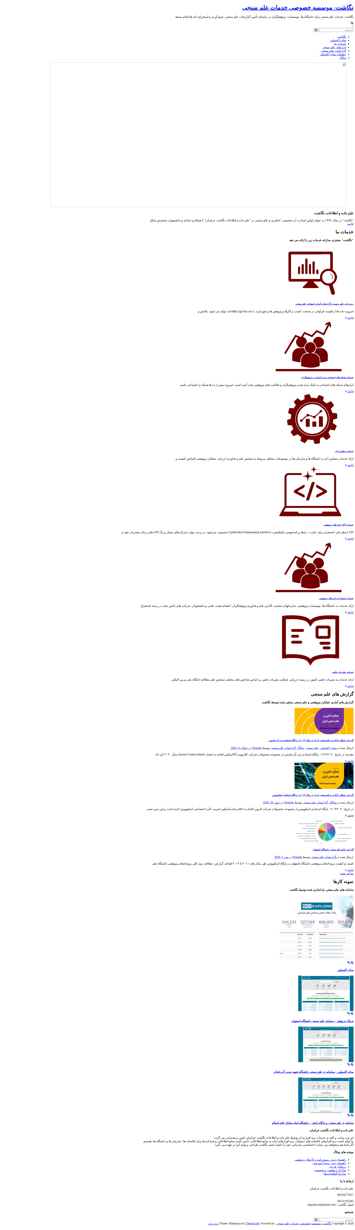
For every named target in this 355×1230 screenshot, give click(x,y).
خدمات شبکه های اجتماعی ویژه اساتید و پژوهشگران (327, 377)
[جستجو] (316, 30)
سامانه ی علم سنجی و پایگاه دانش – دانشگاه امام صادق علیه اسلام (313, 1122)
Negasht (257, 747)
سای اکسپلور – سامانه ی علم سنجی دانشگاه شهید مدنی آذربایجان (313, 1071)
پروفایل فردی (337, 1166)
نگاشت (341, 36)
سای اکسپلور (338, 40)
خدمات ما (340, 43)
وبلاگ (342, 57)
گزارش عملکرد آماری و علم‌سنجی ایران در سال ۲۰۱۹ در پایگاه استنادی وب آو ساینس (311, 740)
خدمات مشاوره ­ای (344, 451)
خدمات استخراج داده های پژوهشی (336, 598)
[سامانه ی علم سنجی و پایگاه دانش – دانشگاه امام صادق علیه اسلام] (348, 1115)
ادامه (350, 223)
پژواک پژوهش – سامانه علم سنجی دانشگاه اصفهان (322, 1021)
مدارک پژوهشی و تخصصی (330, 1170)
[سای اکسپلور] (348, 962)
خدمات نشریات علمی (343, 672)
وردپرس (213, 1223)
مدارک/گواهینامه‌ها (335, 1173)
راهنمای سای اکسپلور (333, 54)
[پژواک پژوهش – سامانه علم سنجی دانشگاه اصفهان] (348, 1013)
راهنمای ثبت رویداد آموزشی (329, 1163)
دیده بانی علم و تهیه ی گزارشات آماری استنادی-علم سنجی (324, 303)
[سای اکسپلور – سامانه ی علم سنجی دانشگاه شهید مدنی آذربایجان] (348, 1064)
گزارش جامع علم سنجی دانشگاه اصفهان (333, 849)
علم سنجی (312, 747)
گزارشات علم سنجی (333, 50)
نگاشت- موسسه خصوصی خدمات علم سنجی (298, 7)
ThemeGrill (252, 1223)
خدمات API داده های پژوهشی (338, 524)
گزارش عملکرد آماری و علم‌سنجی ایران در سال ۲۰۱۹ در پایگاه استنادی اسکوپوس (313, 795)
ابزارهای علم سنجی (334, 47)
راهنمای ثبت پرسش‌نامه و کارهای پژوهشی (320, 1159)
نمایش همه (347, 873)
